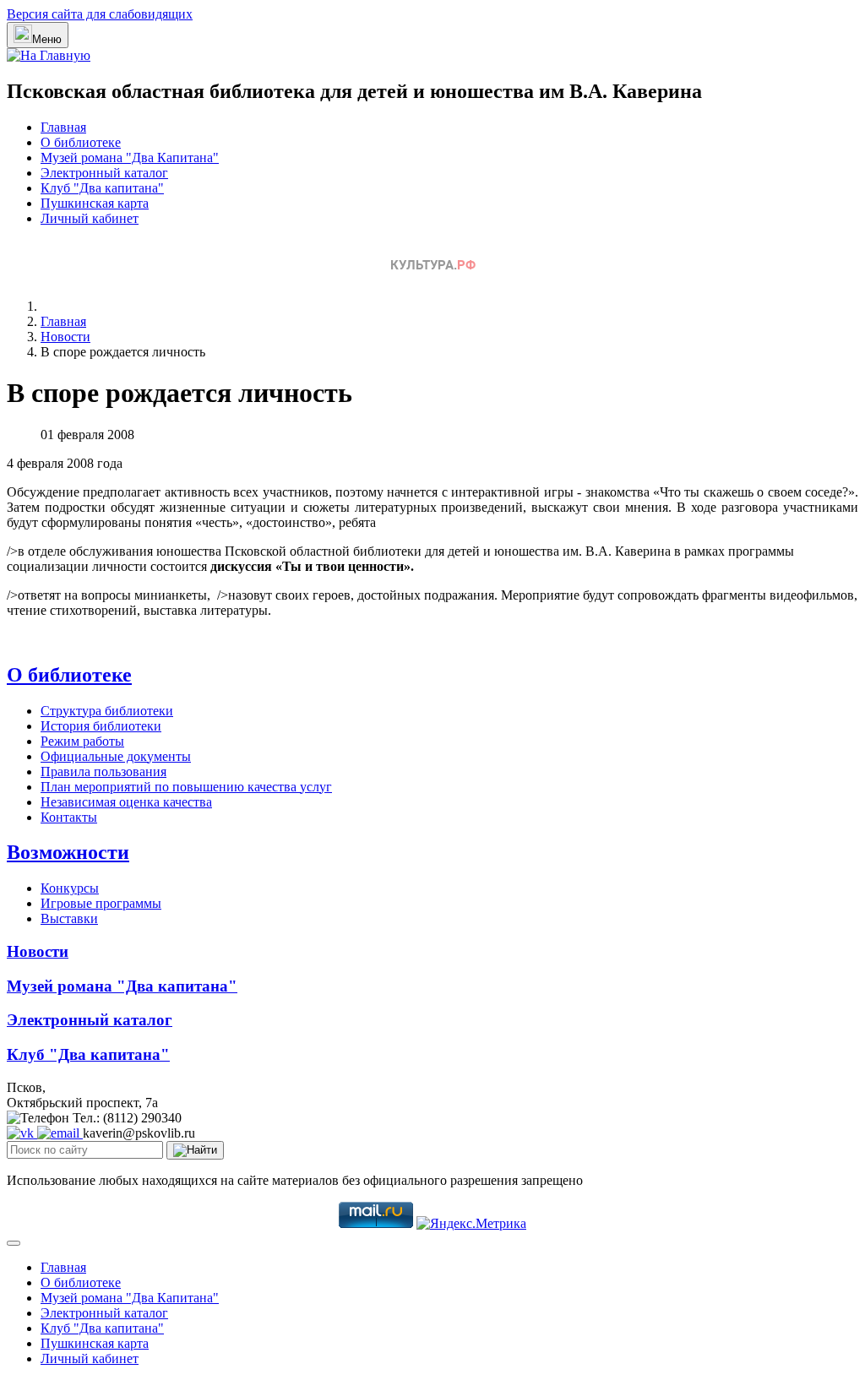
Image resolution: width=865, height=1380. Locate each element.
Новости (37, 951)
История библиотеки (101, 726)
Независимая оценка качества (126, 802)
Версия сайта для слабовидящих (100, 14)
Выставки (69, 918)
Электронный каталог (104, 173)
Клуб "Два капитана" (102, 188)
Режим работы (82, 741)
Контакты (69, 817)
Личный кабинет (90, 218)
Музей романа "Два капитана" (122, 986)
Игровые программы (101, 903)
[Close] (13, 1243)
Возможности (68, 852)
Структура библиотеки (107, 711)
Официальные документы (116, 756)
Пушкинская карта (95, 203)
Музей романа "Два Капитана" (130, 157)
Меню (47, 39)
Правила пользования (103, 771)
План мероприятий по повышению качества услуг (186, 787)
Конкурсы (70, 888)
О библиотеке (81, 142)
